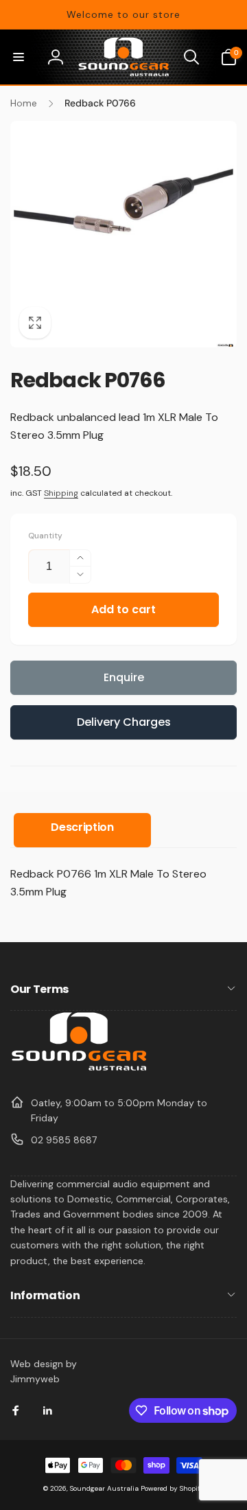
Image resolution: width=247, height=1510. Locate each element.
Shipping (61, 493)
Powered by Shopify (172, 1488)
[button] (18, 57)
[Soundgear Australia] (79, 1069)
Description (82, 827)
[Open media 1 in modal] (123, 234)
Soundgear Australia (104, 1488)
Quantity (45, 535)
